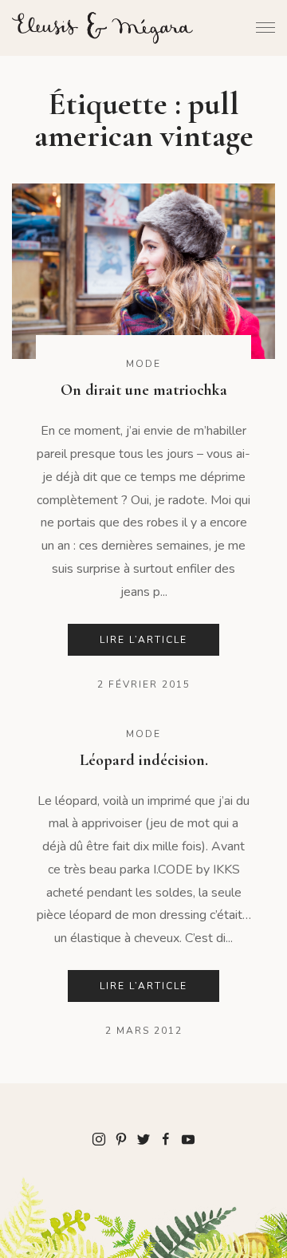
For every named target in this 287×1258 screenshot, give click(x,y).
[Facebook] (166, 1138)
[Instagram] (99, 1138)
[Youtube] (188, 1138)
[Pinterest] (121, 1138)
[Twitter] (143, 1138)
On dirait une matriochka (144, 390)
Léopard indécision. (144, 760)
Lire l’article (143, 639)
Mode (143, 363)
